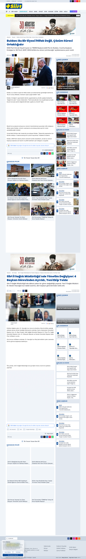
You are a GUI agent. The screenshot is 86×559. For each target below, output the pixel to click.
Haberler (9, 37)
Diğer (60, 11)
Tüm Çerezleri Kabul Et (13, 555)
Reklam (14, 1)
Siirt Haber (14, 11)
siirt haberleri (11, 291)
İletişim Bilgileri (73, 549)
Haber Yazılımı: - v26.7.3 (68, 557)
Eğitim (56, 11)
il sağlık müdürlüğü (30, 429)
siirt (21, 429)
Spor (45, 11)
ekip (40, 429)
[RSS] (79, 1)
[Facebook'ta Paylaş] (13, 55)
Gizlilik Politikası (61, 548)
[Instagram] (75, 1)
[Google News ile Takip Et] (50, 87)
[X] (73, 1)
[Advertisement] (30, 114)
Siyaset (41, 11)
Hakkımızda (47, 546)
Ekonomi (50, 11)
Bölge (31, 11)
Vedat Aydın (14, 323)
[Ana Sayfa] (9, 12)
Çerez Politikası (61, 550)
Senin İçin (74, 11)
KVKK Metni (72, 547)
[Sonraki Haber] (79, 15)
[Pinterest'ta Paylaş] (50, 153)
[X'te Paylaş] (16, 55)
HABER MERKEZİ (15, 88)
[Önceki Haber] (77, 15)
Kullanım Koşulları (61, 546)
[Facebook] (71, 1)
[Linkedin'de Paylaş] (47, 153)
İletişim (20, 1)
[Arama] (79, 11)
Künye (8, 1)
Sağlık (65, 11)
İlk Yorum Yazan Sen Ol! (32, 158)
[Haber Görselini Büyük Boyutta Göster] (30, 72)
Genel (35, 11)
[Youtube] (77, 1)
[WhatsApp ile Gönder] (52, 153)
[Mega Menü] (7, 11)
